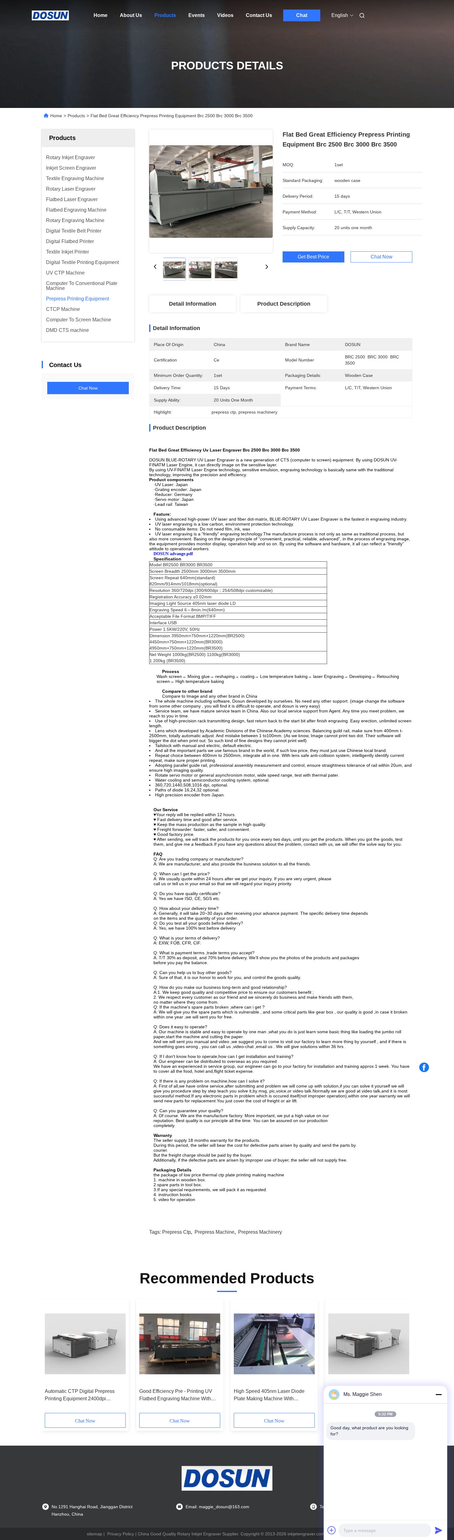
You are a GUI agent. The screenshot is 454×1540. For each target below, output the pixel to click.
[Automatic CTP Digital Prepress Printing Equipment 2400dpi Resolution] (85, 1344)
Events (196, 15)
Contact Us (259, 15)
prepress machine (214, 1232)
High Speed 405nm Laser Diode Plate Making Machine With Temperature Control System (269, 1395)
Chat (301, 15)
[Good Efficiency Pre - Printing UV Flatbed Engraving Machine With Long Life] (179, 1344)
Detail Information (192, 304)
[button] (53, 1358)
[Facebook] (424, 1067)
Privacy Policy (120, 1533)
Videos (225, 15)
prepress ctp (176, 1232)
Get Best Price (313, 256)
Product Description (283, 304)
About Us (131, 15)
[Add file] (331, 1530)
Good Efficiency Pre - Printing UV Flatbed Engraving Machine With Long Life (175, 1395)
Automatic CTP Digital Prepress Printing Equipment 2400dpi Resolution (80, 1395)
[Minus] (438, 1394)
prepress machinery (260, 1232)
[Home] (50, 15)
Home (100, 15)
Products (165, 15)
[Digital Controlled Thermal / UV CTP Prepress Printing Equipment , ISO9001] (368, 1344)
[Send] (438, 1530)
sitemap (94, 1533)
